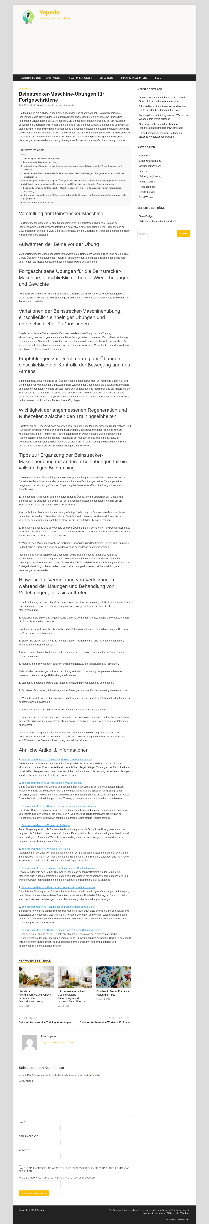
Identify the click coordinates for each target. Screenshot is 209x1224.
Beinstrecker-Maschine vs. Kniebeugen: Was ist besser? (51, 783)
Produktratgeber (147, 187)
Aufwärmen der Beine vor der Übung (40, 162)
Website (24, 1150)
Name (23, 1122)
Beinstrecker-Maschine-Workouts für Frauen (45, 848)
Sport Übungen (147, 192)
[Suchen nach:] (163, 233)
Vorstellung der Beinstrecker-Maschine (41, 158)
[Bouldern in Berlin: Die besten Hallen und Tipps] (113, 978)
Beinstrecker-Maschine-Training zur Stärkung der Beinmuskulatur (56, 759)
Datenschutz (184, 1219)
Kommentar (27, 1081)
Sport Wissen (53, 78)
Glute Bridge (146, 216)
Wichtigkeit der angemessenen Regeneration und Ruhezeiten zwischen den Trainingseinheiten (68, 184)
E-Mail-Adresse (29, 1136)
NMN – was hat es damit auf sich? (157, 221)
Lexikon (143, 171)
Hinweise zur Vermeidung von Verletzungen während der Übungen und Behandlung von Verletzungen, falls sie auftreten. (74, 197)
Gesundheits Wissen (80, 78)
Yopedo (49, 12)
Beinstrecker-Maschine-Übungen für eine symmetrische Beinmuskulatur (60, 930)
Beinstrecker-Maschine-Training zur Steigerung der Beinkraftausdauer (59, 868)
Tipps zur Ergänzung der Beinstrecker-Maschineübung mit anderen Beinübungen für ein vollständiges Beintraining (72, 190)
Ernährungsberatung (134, 78)
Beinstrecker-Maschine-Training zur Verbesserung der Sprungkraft (57, 906)
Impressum (170, 1219)
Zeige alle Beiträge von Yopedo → (59, 1042)
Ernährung (106, 78)
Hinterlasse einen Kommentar (61, 105)
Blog (158, 78)
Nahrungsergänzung (150, 176)
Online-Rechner (147, 181)
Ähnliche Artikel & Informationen (38, 202)
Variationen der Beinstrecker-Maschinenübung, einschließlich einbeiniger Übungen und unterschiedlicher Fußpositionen (73, 175)
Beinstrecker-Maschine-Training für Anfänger (45, 825)
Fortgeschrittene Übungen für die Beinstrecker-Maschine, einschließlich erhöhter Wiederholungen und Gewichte (72, 168)
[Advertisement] (104, 51)
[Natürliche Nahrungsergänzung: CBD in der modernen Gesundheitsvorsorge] (36, 978)
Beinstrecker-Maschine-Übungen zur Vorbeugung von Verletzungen (58, 887)
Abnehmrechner (31, 78)
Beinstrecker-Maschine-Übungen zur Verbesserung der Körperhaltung (59, 806)
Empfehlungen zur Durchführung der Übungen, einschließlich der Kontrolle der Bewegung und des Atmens (74, 180)
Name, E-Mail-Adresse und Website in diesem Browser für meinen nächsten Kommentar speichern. (74, 1169)
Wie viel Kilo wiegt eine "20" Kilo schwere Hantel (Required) (57, 1178)
